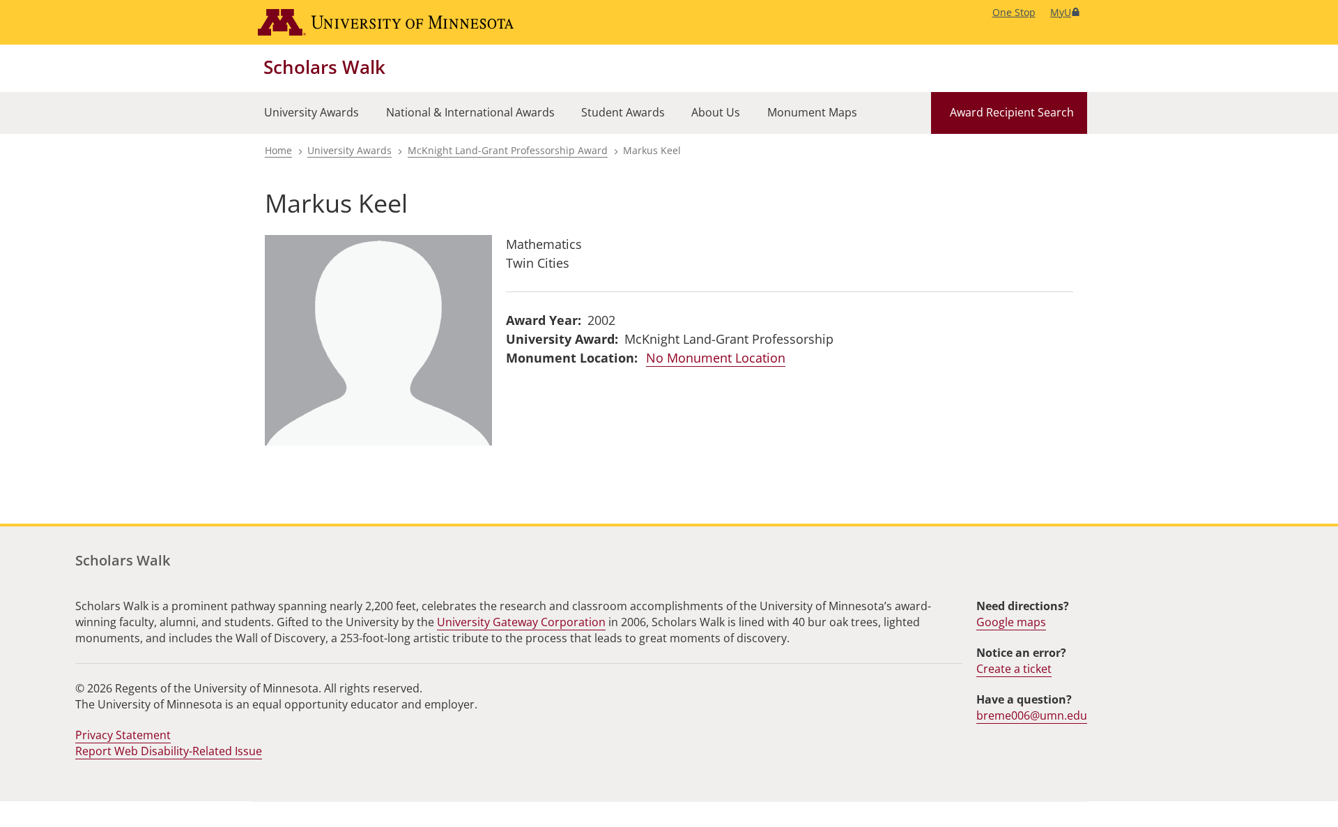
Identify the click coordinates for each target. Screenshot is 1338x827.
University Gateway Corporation (521, 622)
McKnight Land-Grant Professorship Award (508, 150)
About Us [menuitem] (715, 112)
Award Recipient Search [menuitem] (1012, 112)
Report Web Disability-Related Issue (168, 751)
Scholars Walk (324, 66)
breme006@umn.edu (1031, 715)
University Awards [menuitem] (311, 112)
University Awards (349, 150)
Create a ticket (1014, 668)
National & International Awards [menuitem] (470, 112)
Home (278, 150)
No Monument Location (715, 357)
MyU (1060, 12)
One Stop (1014, 12)
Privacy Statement (123, 735)
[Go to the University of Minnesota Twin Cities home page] (386, 22)
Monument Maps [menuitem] (812, 112)
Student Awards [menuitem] (623, 112)
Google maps (1011, 622)
